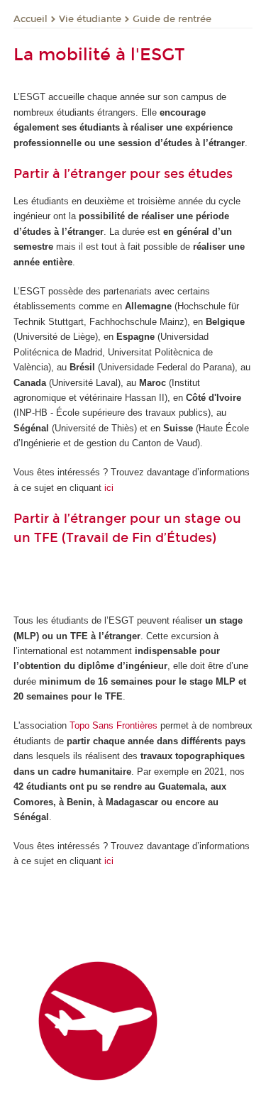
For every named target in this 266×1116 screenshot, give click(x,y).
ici (108, 487)
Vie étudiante (90, 19)
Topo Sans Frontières (113, 725)
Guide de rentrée (172, 19)
